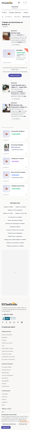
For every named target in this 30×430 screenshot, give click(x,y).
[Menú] (25, 2)
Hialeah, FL (9, 16)
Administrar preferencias (9, 424)
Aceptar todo (5, 427)
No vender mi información (8, 359)
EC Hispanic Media (6, 367)
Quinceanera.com (6, 369)
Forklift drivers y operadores (15, 236)
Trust (3, 345)
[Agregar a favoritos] (26, 63)
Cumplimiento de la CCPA (8, 356)
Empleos (18, 16)
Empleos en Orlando (21, 207)
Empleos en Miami (8, 207)
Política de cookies (7, 354)
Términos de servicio (7, 343)
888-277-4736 (8, 314)
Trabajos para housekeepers (15, 233)
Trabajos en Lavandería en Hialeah (15, 242)
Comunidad (5, 394)
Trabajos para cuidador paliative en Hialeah (15, 239)
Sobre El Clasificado (7, 334)
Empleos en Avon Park (21, 213)
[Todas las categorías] (19, 2)
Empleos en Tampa (8, 213)
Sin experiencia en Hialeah (15, 217)
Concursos (4, 396)
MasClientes (5, 378)
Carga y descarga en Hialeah (15, 220)
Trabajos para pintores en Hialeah (15, 246)
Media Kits (4, 337)
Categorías (4, 402)
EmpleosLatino (5, 372)
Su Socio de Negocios (7, 375)
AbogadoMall (5, 380)
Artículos (4, 399)
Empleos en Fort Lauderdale (15, 210)
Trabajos (4, 340)
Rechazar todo (23, 424)
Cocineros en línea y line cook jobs (15, 230)
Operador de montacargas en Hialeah (15, 223)
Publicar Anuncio (15, 75)
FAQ (3, 412)
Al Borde (4, 383)
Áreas (3, 405)
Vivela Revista (5, 386)
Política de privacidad (7, 351)
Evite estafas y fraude (7, 348)
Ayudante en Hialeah (15, 226)
